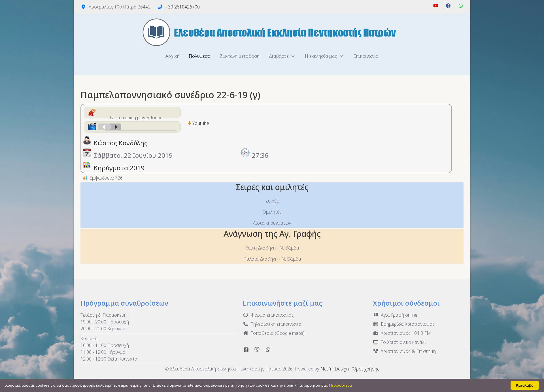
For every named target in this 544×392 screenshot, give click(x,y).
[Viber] (257, 349)
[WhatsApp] (461, 6)
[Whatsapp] (268, 349)
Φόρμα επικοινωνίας (272, 315)
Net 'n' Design (334, 369)
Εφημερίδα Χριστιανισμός (408, 324)
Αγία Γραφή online (399, 315)
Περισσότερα (340, 385)
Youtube (200, 123)
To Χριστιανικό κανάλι (403, 342)
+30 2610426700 (182, 7)
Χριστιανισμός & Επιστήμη (408, 351)
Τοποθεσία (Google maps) (278, 333)
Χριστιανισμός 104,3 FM (406, 333)
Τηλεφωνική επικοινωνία (276, 324)
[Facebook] (448, 6)
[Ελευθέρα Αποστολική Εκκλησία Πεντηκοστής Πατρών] (272, 32)
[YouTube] (436, 6)
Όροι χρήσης (365, 369)
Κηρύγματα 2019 (119, 167)
